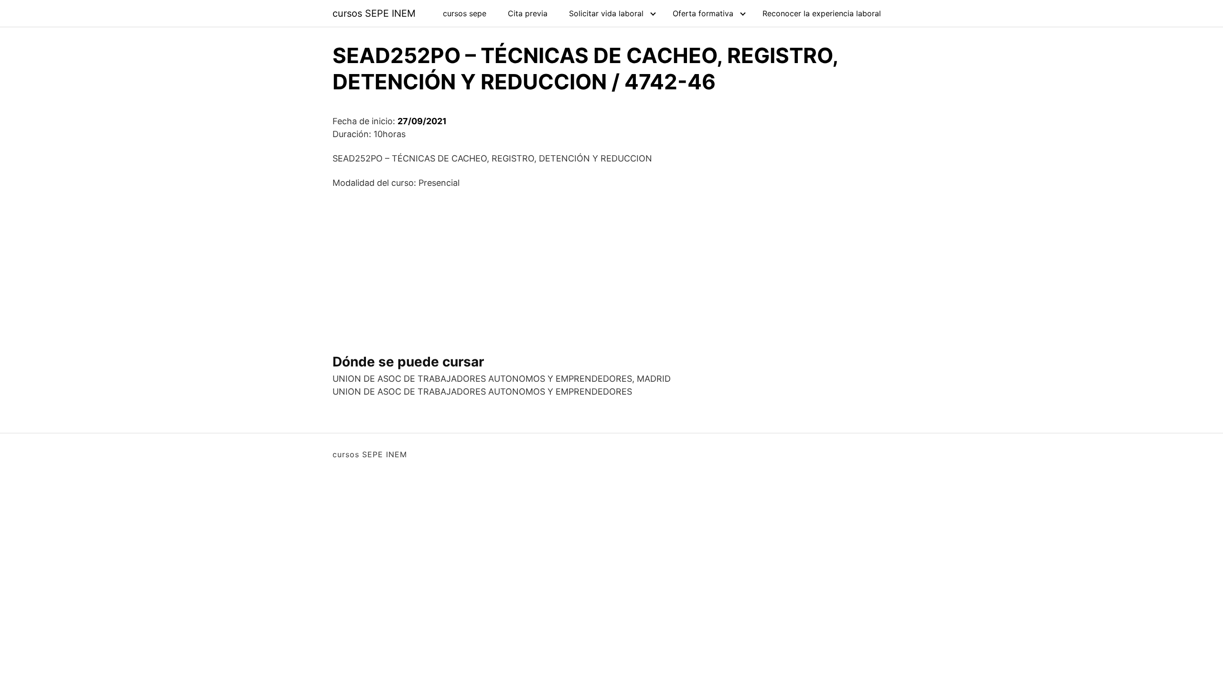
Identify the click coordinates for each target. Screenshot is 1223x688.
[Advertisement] (611, 267)
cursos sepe (464, 13)
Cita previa (527, 13)
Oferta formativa (703, 13)
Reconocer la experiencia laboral (821, 13)
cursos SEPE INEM (374, 13)
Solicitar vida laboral (606, 13)
